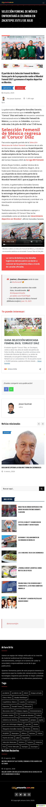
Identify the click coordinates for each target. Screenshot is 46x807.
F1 (17, 715)
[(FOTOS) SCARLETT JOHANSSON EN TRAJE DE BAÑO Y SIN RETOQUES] (9, 526)
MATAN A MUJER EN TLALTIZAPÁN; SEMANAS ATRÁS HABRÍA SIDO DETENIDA (22, 762)
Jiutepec (33, 720)
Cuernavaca (31, 702)
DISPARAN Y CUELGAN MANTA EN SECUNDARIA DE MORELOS (28, 538)
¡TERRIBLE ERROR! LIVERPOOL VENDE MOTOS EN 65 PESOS (30, 569)
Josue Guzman (25, 404)
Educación (27, 706)
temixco (22, 742)
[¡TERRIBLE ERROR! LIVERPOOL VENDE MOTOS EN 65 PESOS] (9, 572)
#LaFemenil (16, 282)
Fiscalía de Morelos (27, 715)
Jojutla (41, 720)
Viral (4, 747)
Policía (40, 733)
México (24, 733)
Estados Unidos (8, 715)
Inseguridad (24, 720)
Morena (35, 729)
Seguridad (25, 738)
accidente (6, 693)
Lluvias (35, 724)
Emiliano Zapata (22, 711)
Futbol (38, 715)
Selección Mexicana (9, 742)
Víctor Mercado (13, 747)
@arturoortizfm (12, 623)
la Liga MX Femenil (34, 160)
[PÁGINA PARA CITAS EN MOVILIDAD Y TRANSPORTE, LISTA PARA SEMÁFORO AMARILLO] (9, 587)
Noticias (32, 733)
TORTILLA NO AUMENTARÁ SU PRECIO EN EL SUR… (19, 467)
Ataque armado (36, 693)
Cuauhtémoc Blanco (10, 702)
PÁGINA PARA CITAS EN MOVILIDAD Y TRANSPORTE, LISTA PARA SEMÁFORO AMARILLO (30, 586)
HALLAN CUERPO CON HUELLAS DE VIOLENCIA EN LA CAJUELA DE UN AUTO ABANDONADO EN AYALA (22, 773)
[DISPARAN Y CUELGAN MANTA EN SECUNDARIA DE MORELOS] (9, 541)
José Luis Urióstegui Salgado (13, 724)
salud (17, 738)
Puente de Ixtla (8, 738)
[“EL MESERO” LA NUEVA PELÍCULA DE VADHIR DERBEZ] (9, 602)
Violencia (39, 742)
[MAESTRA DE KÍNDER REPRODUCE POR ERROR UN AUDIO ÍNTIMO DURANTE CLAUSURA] (9, 511)
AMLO (26, 693)
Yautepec (25, 747)
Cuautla (22, 702)
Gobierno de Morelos (10, 720)
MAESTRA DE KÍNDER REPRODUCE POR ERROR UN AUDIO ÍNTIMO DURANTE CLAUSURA (30, 509)
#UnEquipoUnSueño (17, 293)
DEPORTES (7, 88)
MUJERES (6, 733)
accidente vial (16, 693)
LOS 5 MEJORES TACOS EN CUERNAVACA (30, 552)
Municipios (15, 733)
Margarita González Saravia (12, 729)
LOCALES (20, 88)
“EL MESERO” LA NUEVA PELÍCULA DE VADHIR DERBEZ (30, 599)
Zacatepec (34, 747)
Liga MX (28, 724)
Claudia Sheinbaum (20, 697)
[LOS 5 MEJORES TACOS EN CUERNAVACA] (9, 557)
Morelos (27, 729)
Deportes (6, 706)
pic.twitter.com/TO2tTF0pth (20, 296)
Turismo (30, 742)
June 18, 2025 (26, 301)
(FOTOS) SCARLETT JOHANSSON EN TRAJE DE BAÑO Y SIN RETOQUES (29, 523)
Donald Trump (17, 706)
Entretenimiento (36, 711)
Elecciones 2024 (8, 711)
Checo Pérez (7, 697)
